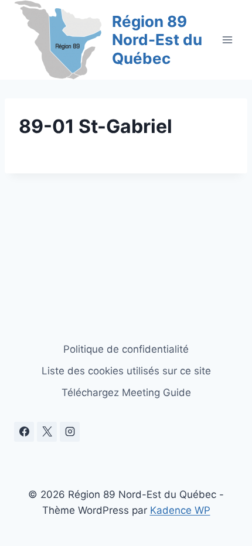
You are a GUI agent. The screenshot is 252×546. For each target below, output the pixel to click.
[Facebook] (24, 432)
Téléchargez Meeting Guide (126, 392)
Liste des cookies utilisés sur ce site (126, 371)
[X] (47, 432)
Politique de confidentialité (126, 349)
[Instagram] (70, 432)
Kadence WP (180, 510)
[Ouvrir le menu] (227, 39)
